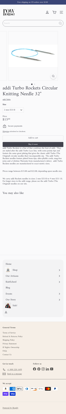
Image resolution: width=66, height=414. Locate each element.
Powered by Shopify (10, 408)
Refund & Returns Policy (13, 336)
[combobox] (33, 23)
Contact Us (7, 354)
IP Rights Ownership (11, 347)
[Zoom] (53, 76)
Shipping (6, 131)
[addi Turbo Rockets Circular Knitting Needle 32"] (21, 223)
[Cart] (54, 12)
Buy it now (33, 144)
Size (4, 104)
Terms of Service (9, 333)
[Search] (60, 23)
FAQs (5, 351)
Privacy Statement (10, 343)
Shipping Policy (9, 340)
